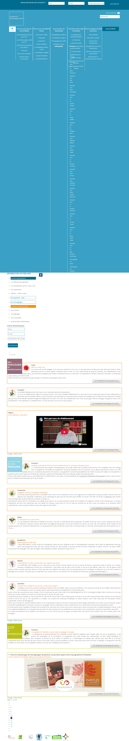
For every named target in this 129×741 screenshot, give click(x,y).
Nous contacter (111, 13)
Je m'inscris (114, 4)
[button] (125, 737)
